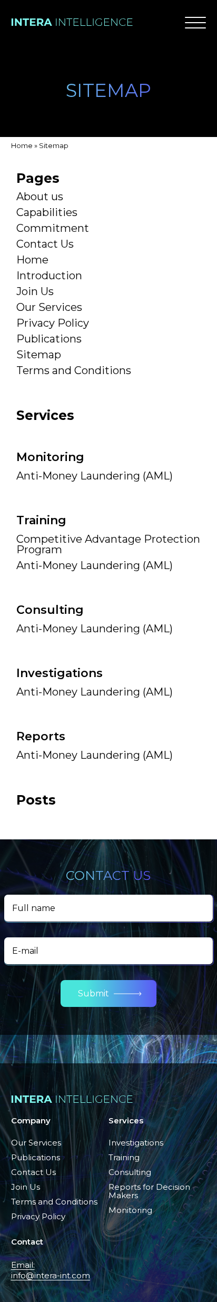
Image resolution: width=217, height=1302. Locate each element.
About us (39, 196)
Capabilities (46, 212)
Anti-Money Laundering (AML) (94, 475)
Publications (49, 338)
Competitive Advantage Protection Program (108, 544)
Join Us (35, 291)
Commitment (52, 228)
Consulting (129, 1172)
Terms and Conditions (73, 370)
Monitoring (130, 1210)
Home (22, 145)
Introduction (49, 275)
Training (124, 1157)
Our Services (49, 307)
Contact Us (45, 244)
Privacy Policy (52, 323)
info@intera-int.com (50, 1275)
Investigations (135, 1143)
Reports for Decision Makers (149, 1191)
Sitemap (38, 354)
